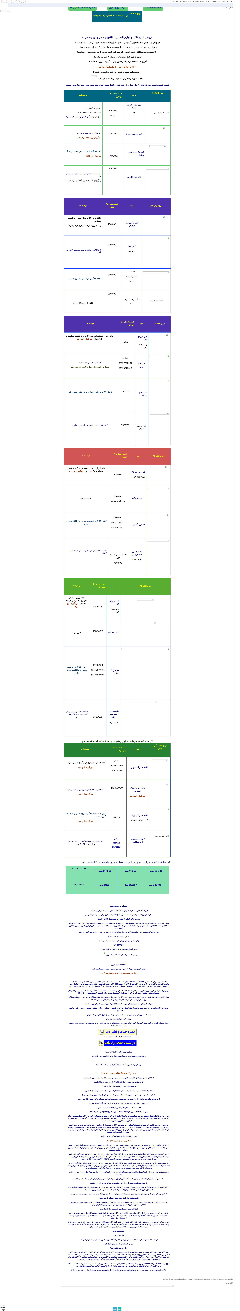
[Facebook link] (24, 1)
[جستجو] (10, 6)
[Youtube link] (14, 1)
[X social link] (20, 1)
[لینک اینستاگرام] (17, 1)
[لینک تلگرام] (4, 1)
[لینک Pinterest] (10, 1)
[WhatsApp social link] (7, 1)
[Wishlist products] (13, 11)
